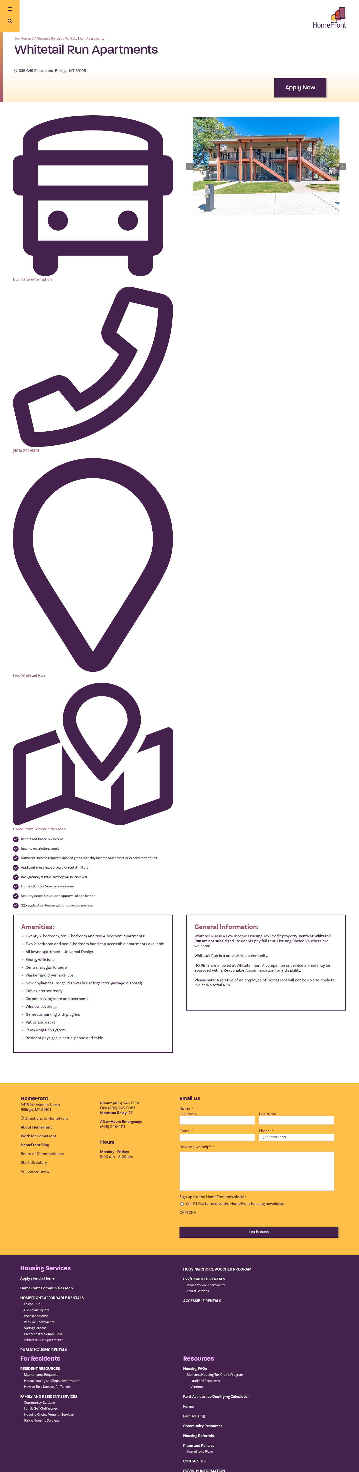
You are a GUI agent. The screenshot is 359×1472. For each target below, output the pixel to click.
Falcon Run (32, 1304)
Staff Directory (34, 1162)
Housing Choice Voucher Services (49, 1415)
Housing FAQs (195, 1368)
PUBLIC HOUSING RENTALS (43, 1349)
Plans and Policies (198, 1445)
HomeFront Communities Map (39, 829)
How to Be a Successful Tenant (47, 1387)
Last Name (267, 1114)
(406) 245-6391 (26, 450)
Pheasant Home (36, 1316)
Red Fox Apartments (39, 1322)
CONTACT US (194, 1461)
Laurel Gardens (198, 1291)
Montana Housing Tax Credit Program (215, 1375)
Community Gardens (39, 1403)
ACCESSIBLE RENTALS (202, 1300)
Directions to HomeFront (46, 1118)
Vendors (196, 1387)
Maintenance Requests (41, 1375)
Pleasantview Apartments (206, 1285)
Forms (188, 1406)
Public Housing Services (41, 1420)
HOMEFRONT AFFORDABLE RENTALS (52, 1297)
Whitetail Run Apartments (43, 1340)
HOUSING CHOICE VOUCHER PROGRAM (217, 1269)
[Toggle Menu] (10, 9)
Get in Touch (259, 1232)
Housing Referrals (198, 1435)
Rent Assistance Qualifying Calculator (216, 1396)
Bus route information (32, 279)
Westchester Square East (43, 1334)
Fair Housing (194, 1416)
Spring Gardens (35, 1328)
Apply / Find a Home (37, 1278)
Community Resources (202, 1426)
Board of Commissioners (42, 1153)
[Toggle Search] (10, 20)
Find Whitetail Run (29, 675)
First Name (188, 1114)
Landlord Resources (205, 1381)
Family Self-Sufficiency (41, 1408)
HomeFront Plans (200, 1451)
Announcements (35, 1171)
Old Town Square (36, 1310)
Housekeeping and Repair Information (52, 1381)
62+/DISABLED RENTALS (204, 1279)
